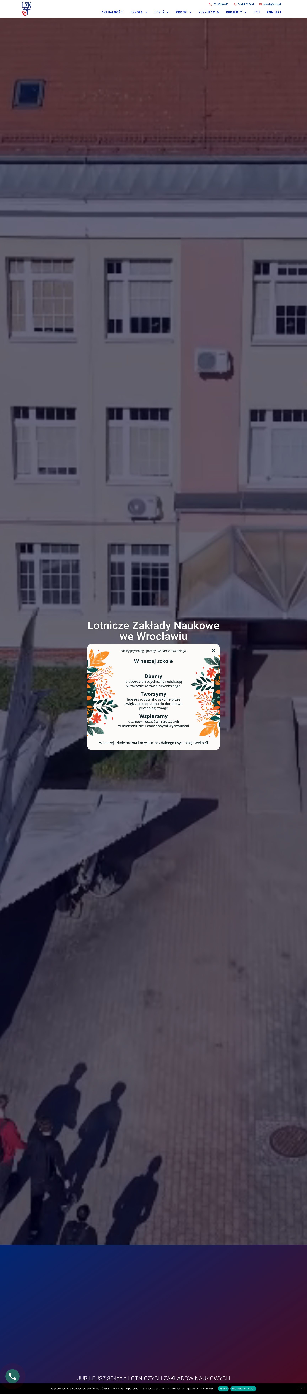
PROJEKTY (234, 12)
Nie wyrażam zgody (243, 1388)
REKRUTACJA (209, 12)
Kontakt (274, 12)
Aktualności (112, 12)
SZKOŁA (137, 12)
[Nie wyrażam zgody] (301, 1388)
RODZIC (181, 12)
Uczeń (159, 12)
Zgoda (223, 1388)
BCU (257, 12)
